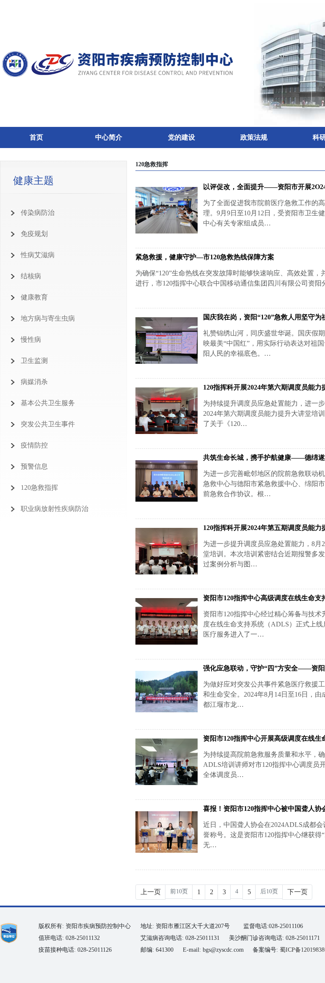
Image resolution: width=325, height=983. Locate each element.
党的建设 (181, 137)
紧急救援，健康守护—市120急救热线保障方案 (204, 257)
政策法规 (253, 137)
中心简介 (108, 137)
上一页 (150, 891)
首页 (36, 137)
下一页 (297, 891)
